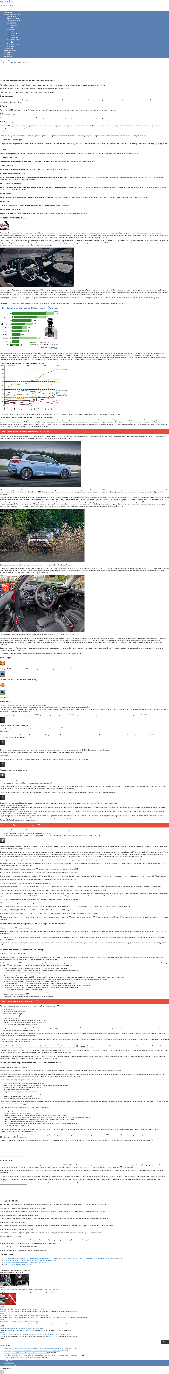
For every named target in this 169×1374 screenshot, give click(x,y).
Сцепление (14, 37)
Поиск (2, 1339)
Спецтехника (8, 54)
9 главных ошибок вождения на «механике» (18, 1265)
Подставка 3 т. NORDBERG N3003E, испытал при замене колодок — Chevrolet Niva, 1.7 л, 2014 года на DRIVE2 (35, 1334)
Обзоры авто (8, 52)
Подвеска (14, 25)
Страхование (8, 57)
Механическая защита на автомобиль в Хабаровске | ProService (25, 1262)
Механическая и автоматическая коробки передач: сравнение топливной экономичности (29, 1290)
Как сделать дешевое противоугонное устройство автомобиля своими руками (30, 1260)
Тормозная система (13, 44)
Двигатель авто (12, 16)
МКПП (13, 35)
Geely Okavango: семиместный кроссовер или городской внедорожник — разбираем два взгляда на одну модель (41, 1355)
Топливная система (13, 40)
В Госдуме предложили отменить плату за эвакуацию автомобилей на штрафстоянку (32, 1351)
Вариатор (14, 33)
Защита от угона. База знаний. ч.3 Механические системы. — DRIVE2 (22, 1309)
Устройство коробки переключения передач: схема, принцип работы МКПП (25, 1315)
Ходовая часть (11, 23)
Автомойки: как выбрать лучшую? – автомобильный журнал (20, 1322)
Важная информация (10, 1365)
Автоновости (8, 12)
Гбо (12, 42)
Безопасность (8, 48)
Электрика (10, 46)
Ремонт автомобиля (13, 21)
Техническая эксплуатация (12, 14)
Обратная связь (9, 1363)
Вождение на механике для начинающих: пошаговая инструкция (21, 1328)
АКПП (13, 31)
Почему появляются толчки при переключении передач (22, 1357)
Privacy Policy (8, 1361)
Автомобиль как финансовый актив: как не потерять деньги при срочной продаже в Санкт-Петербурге (37, 1349)
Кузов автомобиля (13, 18)
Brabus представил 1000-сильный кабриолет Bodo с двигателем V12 (26, 1353)
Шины (13, 27)
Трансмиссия (11, 29)
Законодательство (10, 50)
